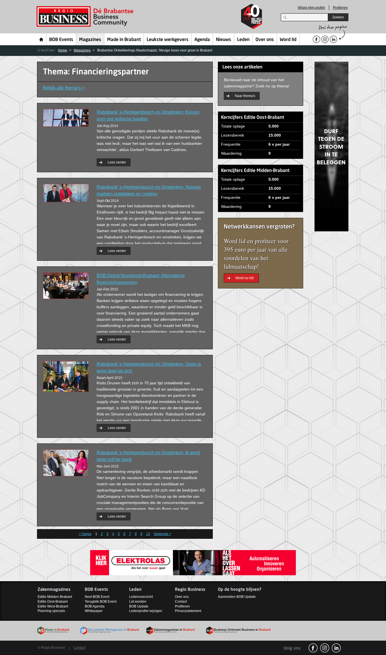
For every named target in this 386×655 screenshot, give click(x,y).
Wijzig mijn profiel (311, 8)
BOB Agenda (95, 606)
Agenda (202, 40)
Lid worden (137, 602)
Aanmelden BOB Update (237, 597)
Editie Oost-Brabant (53, 602)
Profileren (340, 8)
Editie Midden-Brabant (55, 597)
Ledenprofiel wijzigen (145, 611)
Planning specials (51, 611)
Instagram (324, 647)
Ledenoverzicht (141, 597)
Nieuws (223, 40)
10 (148, 534)
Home (41, 39)
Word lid (288, 40)
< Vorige (85, 534)
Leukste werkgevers (167, 40)
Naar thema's (245, 96)
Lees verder (117, 162)
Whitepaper (94, 611)
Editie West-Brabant (53, 606)
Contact (181, 602)
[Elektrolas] (193, 562)
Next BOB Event (97, 597)
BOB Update (138, 606)
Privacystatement (188, 611)
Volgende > (162, 534)
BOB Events (61, 40)
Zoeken (338, 17)
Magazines (90, 40)
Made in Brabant (124, 40)
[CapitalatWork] (331, 146)
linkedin (336, 647)
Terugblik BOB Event (100, 602)
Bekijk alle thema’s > (63, 87)
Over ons (264, 40)
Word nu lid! (244, 278)
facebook (313, 647)
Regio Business (86, 17)
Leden (243, 40)
